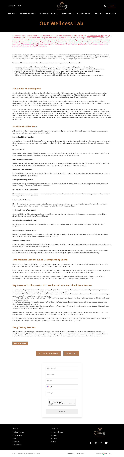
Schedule (16, 442)
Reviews (53, 442)
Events (15, 438)
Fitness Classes (18, 435)
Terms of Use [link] (81, 453)
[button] (49, 387)
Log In (112, 6)
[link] (100, 432)
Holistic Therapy (18, 432)
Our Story (53, 435)
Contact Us (12, 6)
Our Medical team (56, 432)
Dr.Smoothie (111, 14)
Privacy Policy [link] (71, 453)
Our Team (53, 438)
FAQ (19, 6)
